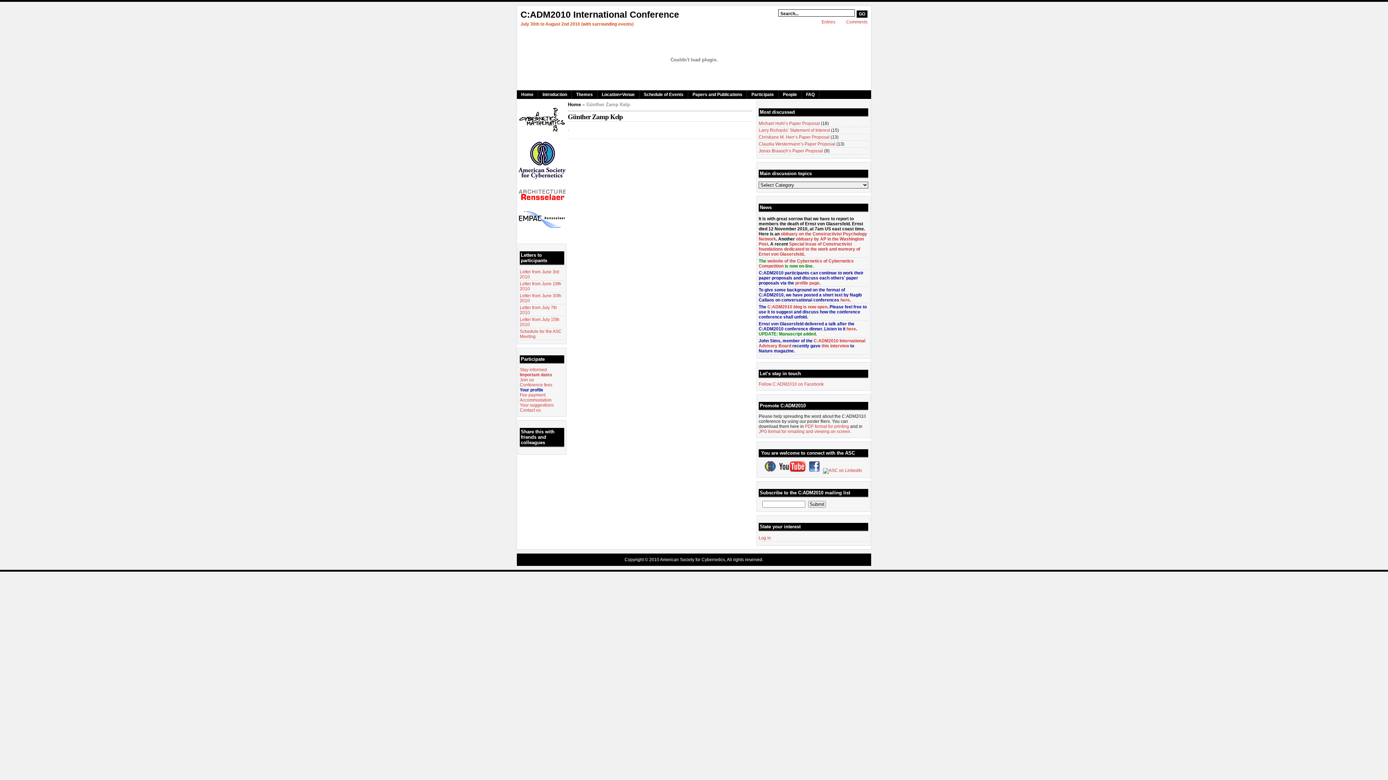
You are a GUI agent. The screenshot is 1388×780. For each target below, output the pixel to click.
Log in (765, 538)
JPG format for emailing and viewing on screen (804, 431)
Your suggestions (537, 405)
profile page (807, 283)
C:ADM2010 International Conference (599, 14)
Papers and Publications (717, 94)
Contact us (530, 410)
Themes (584, 94)
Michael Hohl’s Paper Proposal (789, 123)
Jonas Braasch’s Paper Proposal (791, 150)
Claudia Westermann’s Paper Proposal (797, 144)
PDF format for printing (827, 426)
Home (527, 94)
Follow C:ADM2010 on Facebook (791, 384)
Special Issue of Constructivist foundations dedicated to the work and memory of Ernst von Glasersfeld (809, 249)
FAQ (810, 94)
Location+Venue (618, 94)
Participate (762, 94)
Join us (527, 379)
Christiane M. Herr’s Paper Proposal (794, 137)
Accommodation (536, 400)
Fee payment (532, 395)
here (845, 300)
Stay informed (533, 369)
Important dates (536, 374)
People (790, 94)
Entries (828, 22)
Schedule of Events (664, 94)
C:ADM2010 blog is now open (797, 306)
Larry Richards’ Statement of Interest (794, 130)
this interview (835, 345)
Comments (857, 22)
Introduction (555, 94)
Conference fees (536, 384)
